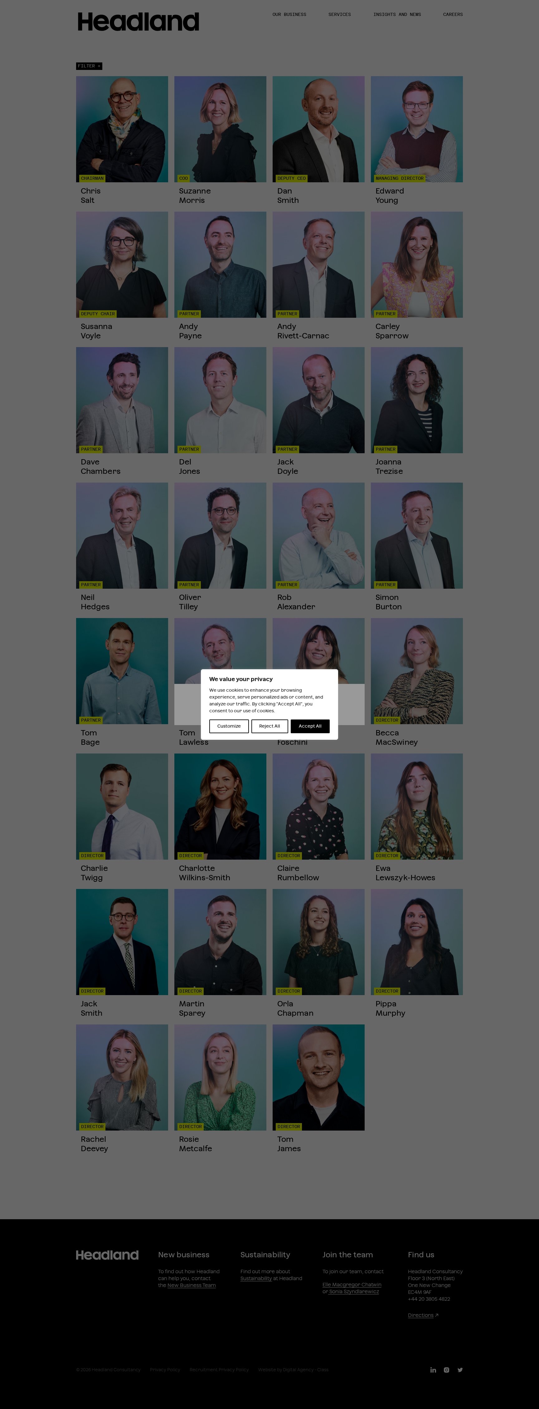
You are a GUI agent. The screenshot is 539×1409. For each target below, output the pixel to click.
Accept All (310, 726)
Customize (229, 726)
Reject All (269, 726)
